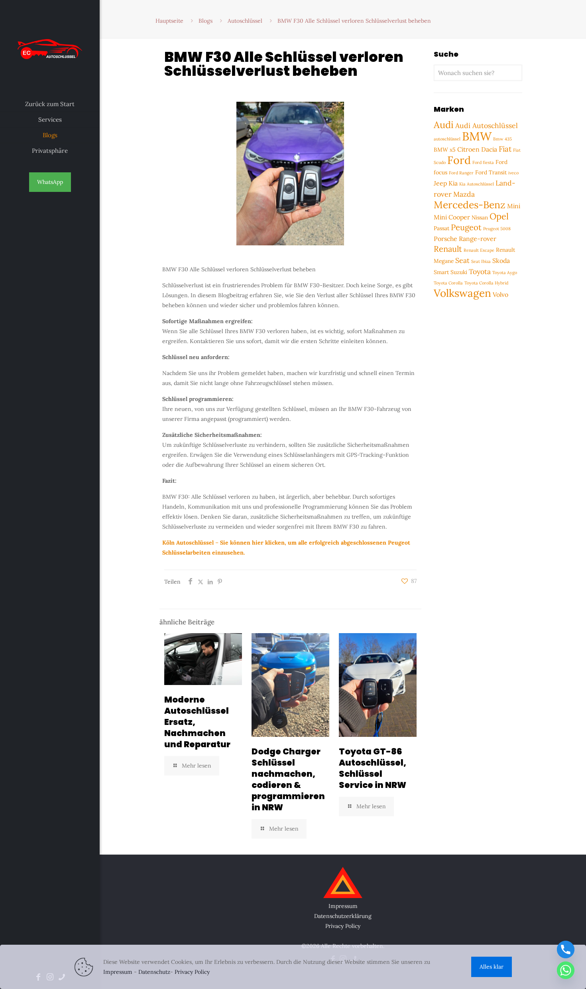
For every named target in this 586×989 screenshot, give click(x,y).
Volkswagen (462, 293)
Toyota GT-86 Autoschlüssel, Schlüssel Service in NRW (372, 768)
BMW (477, 136)
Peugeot (466, 227)
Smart (441, 272)
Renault (448, 249)
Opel (499, 216)
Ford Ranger (461, 173)
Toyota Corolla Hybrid (486, 283)
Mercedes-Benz (469, 204)
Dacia (489, 149)
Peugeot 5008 (497, 228)
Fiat (505, 149)
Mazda (464, 194)
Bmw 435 (502, 139)
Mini (513, 206)
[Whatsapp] (565, 970)
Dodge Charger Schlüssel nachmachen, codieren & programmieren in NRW (288, 779)
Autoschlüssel (245, 20)
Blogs (205, 20)
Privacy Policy (342, 926)
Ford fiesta (483, 162)
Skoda (501, 261)
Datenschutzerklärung (343, 916)
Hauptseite (169, 20)
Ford (459, 160)
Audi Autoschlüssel (486, 125)
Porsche (445, 239)
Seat (462, 260)
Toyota (480, 271)
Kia (453, 183)
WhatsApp (50, 182)
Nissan (480, 217)
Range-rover (477, 239)
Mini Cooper (452, 217)
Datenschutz (154, 971)
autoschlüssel (447, 139)
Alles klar (491, 966)
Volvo (500, 294)
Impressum (343, 906)
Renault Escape (479, 250)
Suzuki (458, 272)
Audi (444, 124)
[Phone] (565, 949)
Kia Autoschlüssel (476, 184)
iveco (513, 173)
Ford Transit (491, 172)
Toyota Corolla (448, 283)
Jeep (440, 183)
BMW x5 (445, 149)
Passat (441, 228)
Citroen (468, 149)
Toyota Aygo (504, 272)
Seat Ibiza (481, 261)
